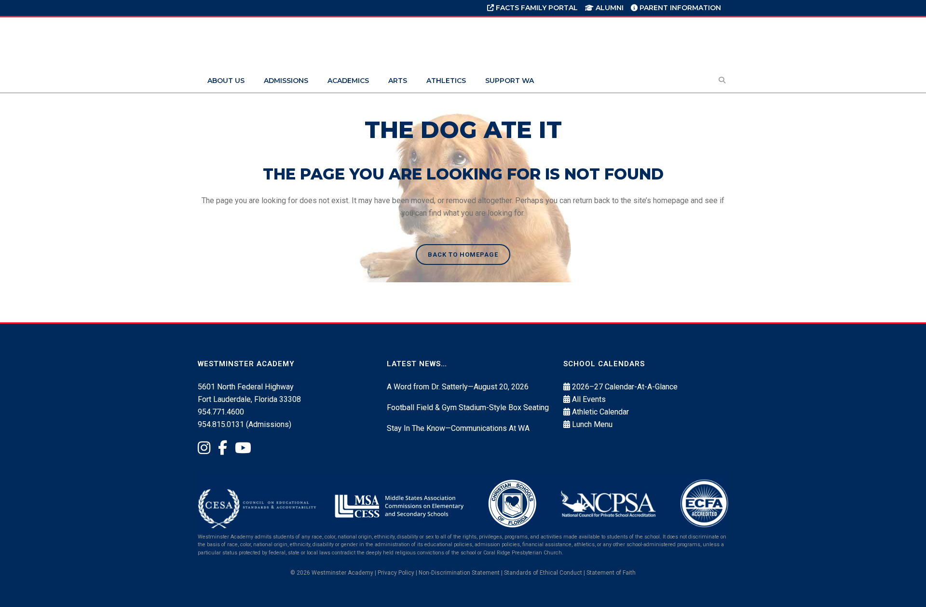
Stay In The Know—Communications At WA (458, 428)
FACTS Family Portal (536, 7)
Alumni (609, 7)
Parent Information (679, 7)
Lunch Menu (592, 424)
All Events (589, 399)
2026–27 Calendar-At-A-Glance (625, 386)
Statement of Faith (611, 572)
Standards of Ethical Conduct (543, 572)
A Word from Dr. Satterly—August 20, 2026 (458, 386)
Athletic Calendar (600, 411)
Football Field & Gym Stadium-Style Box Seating (468, 407)
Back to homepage (463, 254)
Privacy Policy (396, 572)
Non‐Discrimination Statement (459, 572)
